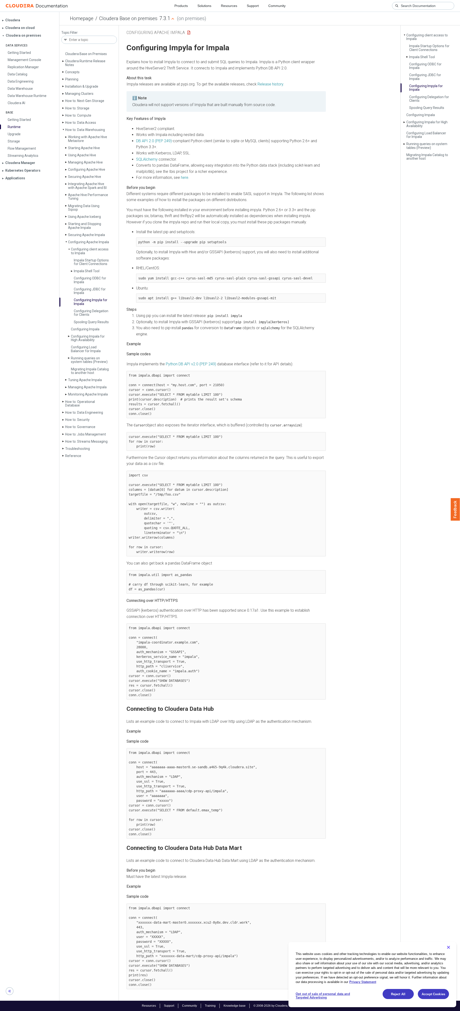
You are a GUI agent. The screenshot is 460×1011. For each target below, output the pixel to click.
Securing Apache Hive (84, 177)
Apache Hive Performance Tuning (88, 196)
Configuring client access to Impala (90, 251)
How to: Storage (77, 108)
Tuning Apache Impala (85, 380)
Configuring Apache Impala (88, 242)
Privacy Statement (362, 982)
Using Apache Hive (82, 155)
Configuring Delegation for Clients (91, 312)
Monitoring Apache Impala (88, 394)
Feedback (455, 509)
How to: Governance (80, 427)
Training (210, 1005)
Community (277, 6)
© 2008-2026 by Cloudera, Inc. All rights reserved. (285, 1005)
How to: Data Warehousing (85, 130)
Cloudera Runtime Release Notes (85, 63)
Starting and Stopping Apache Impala (84, 225)
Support (253, 6)
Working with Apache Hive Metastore (87, 138)
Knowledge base (235, 1005)
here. (185, 177)
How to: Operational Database (80, 403)
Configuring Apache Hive (86, 169)
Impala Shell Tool (86, 271)
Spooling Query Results (91, 322)
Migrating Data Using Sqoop (83, 207)
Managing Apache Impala (87, 387)
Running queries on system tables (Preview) (89, 360)
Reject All (398, 994)
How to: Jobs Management (85, 434)
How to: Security (77, 420)
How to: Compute (78, 115)
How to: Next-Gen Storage (84, 101)
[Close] (448, 947)
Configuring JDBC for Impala (90, 291)
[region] (372, 974)
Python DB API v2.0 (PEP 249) (191, 364)
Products (181, 6)
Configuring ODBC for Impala (90, 280)
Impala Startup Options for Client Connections (91, 262)
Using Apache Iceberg (84, 217)
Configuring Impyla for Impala (90, 301)
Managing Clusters (79, 94)
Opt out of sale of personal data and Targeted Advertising (323, 996)
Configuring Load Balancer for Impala (86, 349)
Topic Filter (69, 32)
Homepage (81, 18)
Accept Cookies (433, 994)
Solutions (204, 6)
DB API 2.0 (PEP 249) (154, 141)
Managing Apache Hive (85, 162)
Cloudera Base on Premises (86, 54)
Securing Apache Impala (86, 235)
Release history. (271, 84)
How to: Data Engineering (84, 412)
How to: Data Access (80, 122)
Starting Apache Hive (84, 148)
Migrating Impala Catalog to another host (90, 371)
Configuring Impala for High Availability (88, 338)
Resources (229, 6)
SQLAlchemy (147, 159)
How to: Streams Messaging (86, 441)
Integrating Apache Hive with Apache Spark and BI (87, 185)
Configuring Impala (85, 329)
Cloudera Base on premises (128, 18)
